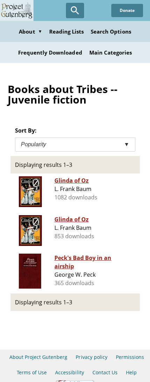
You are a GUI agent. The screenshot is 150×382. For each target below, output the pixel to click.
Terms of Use (32, 372)
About (30, 31)
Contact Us (105, 372)
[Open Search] (75, 10)
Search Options (111, 31)
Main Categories (110, 52)
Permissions (130, 357)
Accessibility (69, 372)
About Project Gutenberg (38, 357)
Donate (127, 10)
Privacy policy (91, 357)
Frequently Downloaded (50, 52)
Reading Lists (66, 31)
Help (131, 372)
